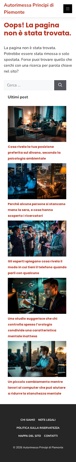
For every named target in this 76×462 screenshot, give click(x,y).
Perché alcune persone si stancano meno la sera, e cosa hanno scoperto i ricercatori (36, 210)
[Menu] (67, 8)
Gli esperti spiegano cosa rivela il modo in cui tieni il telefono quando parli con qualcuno (37, 267)
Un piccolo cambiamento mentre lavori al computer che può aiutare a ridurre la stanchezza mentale (36, 387)
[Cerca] (60, 85)
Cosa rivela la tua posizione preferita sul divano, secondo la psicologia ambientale (34, 152)
